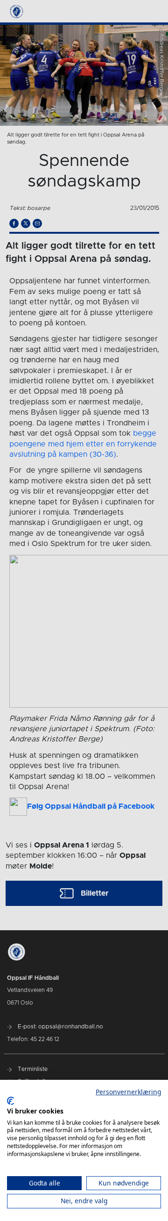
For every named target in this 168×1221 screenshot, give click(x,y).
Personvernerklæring (128, 1091)
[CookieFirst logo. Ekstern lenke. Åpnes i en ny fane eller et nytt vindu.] (10, 1101)
